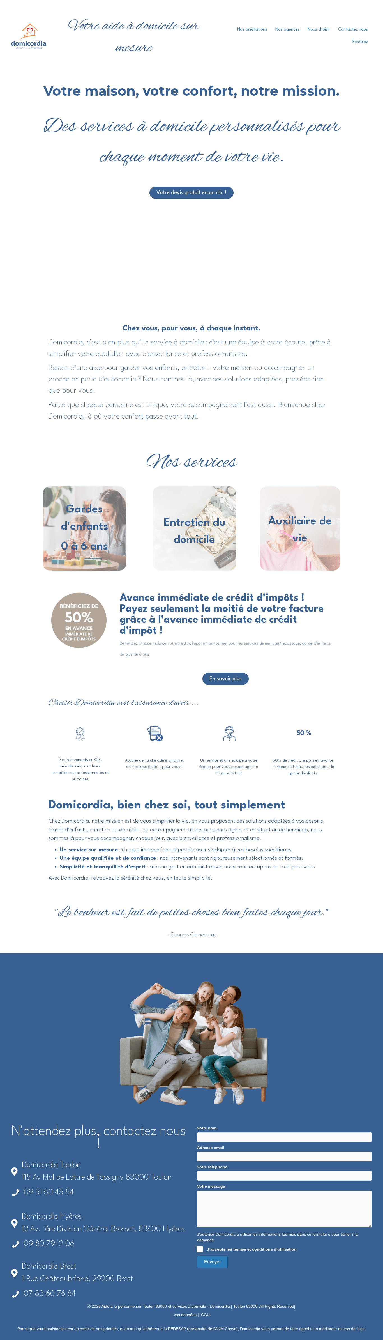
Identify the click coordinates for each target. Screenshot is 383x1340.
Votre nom (206, 1128)
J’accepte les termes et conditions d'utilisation (252, 1249)
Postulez (360, 42)
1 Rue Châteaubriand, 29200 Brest (77, 1279)
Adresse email (210, 1147)
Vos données (185, 1315)
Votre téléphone (212, 1167)
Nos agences (287, 29)
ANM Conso (225, 1329)
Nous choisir (319, 29)
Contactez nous (353, 29)
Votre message (211, 1186)
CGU (205, 1315)
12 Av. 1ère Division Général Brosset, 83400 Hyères (103, 1229)
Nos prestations (252, 29)
